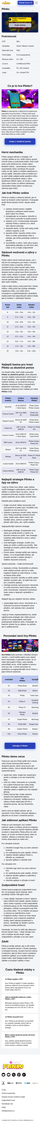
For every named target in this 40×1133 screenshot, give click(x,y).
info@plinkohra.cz (8, 1111)
